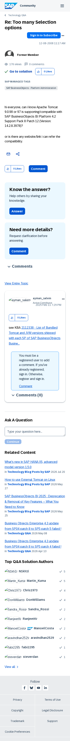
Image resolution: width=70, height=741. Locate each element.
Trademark (17, 721)
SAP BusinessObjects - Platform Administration (31, 88)
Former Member (28, 54)
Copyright (17, 710)
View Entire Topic (16, 283)
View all (10, 666)
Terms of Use (53, 699)
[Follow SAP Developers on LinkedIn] (45, 687)
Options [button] (62, 35)
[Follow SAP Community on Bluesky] (31, 687)
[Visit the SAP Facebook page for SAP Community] (24, 687)
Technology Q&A (17, 15)
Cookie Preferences (17, 731)
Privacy (17, 699)
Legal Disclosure (52, 710)
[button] (38, 71)
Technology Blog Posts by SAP (28, 471)
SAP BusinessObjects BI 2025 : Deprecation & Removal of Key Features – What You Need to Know (35, 501)
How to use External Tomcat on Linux (30, 479)
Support (52, 721)
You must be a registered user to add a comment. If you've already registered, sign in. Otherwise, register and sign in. (34, 367)
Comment (38, 168)
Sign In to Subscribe (44, 35)
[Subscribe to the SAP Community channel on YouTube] (38, 687)
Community (28, 5)
